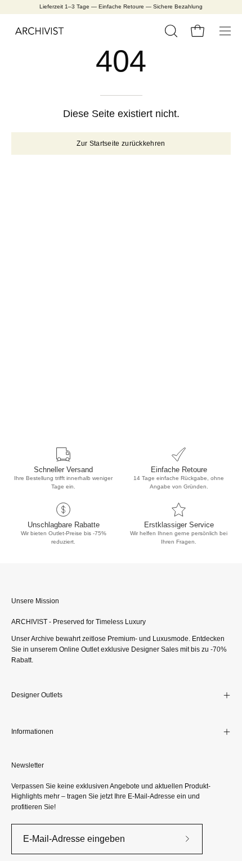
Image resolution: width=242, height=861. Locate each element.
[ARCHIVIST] (39, 31)
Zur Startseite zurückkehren (121, 143)
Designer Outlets (36, 695)
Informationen (32, 732)
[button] (170, 31)
